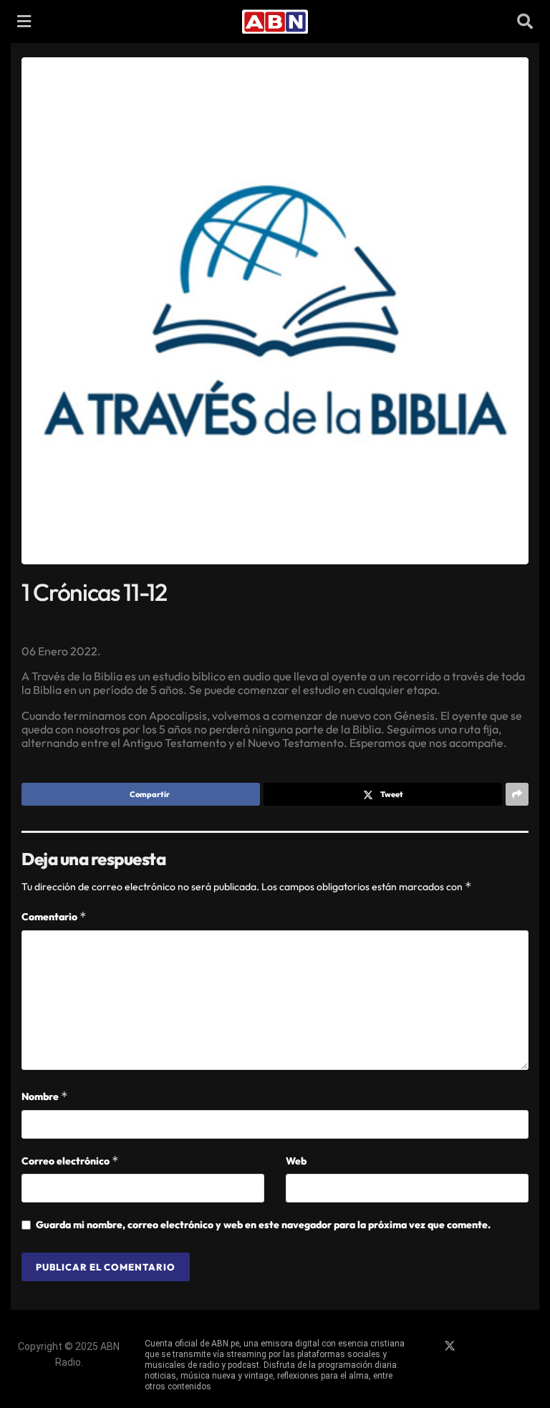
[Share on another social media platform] (517, 794)
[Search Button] (525, 21)
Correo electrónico (70, 1160)
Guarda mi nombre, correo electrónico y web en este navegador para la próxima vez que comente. (263, 1224)
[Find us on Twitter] (449, 1346)
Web (296, 1160)
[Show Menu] (24, 21)
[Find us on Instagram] (475, 1346)
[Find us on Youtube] (499, 1346)
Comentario (54, 916)
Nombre (44, 1096)
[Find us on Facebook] (425, 1346)
